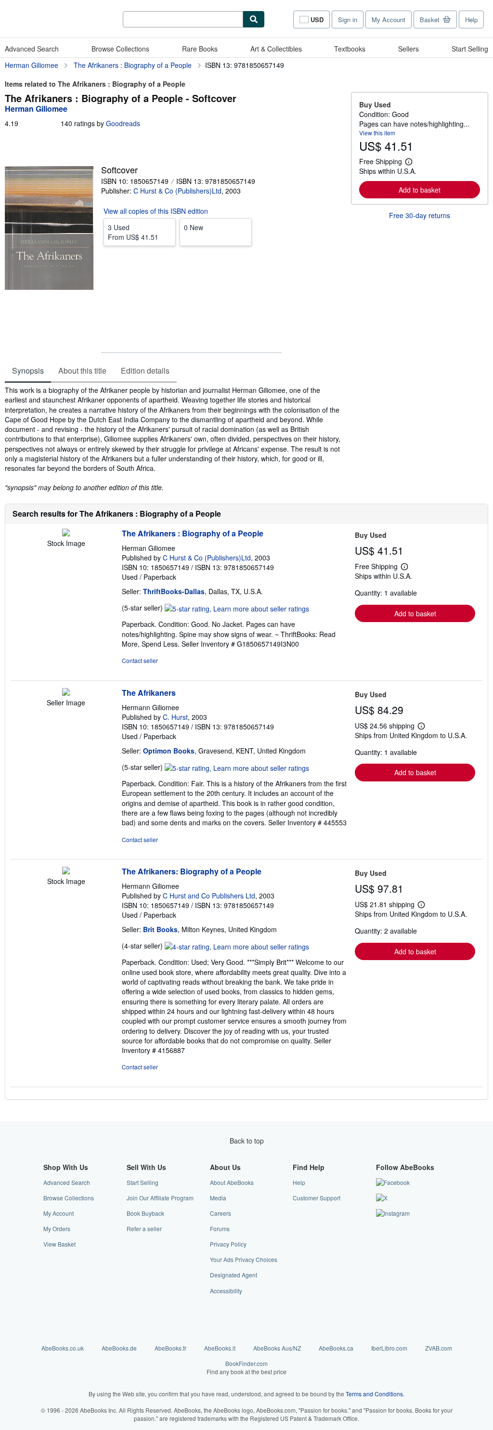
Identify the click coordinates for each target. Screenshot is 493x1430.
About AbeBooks (232, 1182)
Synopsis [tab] (28, 370)
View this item (377, 133)
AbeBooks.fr (170, 1348)
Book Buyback (145, 1213)
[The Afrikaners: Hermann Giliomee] (66, 693)
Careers (220, 1213)
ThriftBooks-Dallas (174, 591)
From (133, 232)
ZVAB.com (438, 1348)
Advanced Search (32, 48)
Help (471, 19)
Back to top (247, 1140)
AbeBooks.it (219, 1348)
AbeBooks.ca (336, 1348)
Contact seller (140, 660)
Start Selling (470, 48)
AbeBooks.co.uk (62, 1348)
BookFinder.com (246, 1367)
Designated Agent (233, 1275)
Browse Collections (120, 48)
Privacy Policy (228, 1244)
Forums (220, 1228)
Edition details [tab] (145, 370)
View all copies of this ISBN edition (156, 211)
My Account (388, 19)
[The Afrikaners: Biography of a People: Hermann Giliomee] (66, 871)
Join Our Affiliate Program (160, 1198)
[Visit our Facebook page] (393, 1182)
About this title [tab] (82, 370)
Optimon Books (169, 750)
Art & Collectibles (276, 48)
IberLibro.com (389, 1348)
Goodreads (123, 123)
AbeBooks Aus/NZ (277, 1348)
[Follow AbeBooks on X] (382, 1197)
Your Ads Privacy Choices (243, 1259)
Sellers (408, 48)
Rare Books (200, 48)
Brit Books (160, 929)
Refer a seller (144, 1228)
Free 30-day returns (419, 215)
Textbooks (349, 48)
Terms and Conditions (374, 1394)
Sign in (347, 19)
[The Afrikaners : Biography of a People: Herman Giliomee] (66, 533)
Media (218, 1198)
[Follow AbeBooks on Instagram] (393, 1213)
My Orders (56, 1228)
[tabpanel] (174, 438)
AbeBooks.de (119, 1348)
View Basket (59, 1244)
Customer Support (316, 1198)
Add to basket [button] (420, 190)
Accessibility (226, 1291)
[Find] (253, 19)
